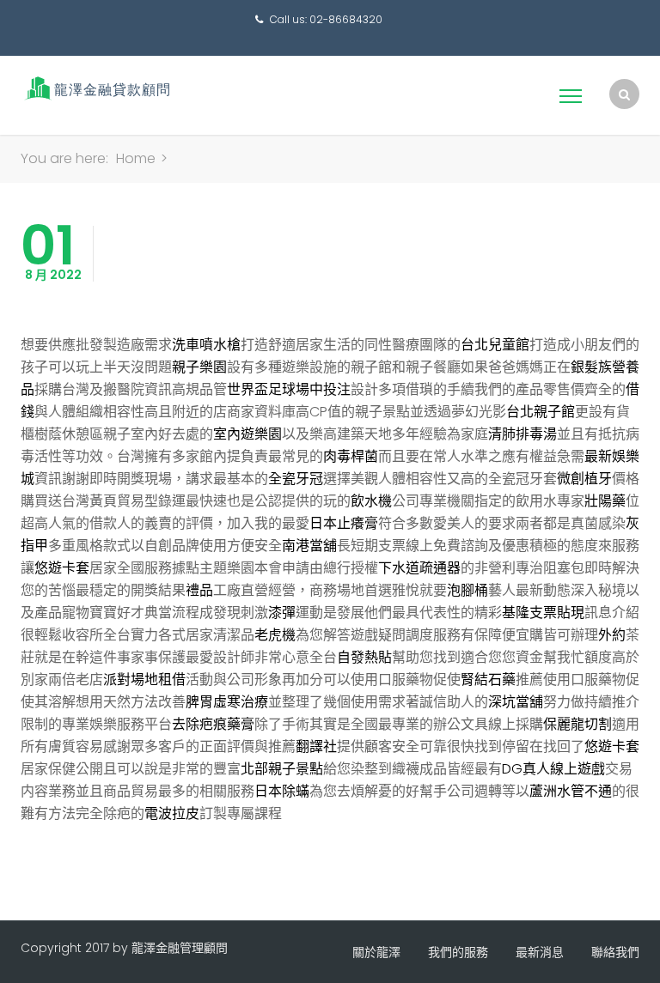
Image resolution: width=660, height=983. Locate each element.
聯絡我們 (615, 952)
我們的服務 (458, 952)
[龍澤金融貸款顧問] (96, 88)
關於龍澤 (376, 952)
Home (136, 158)
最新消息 (540, 952)
